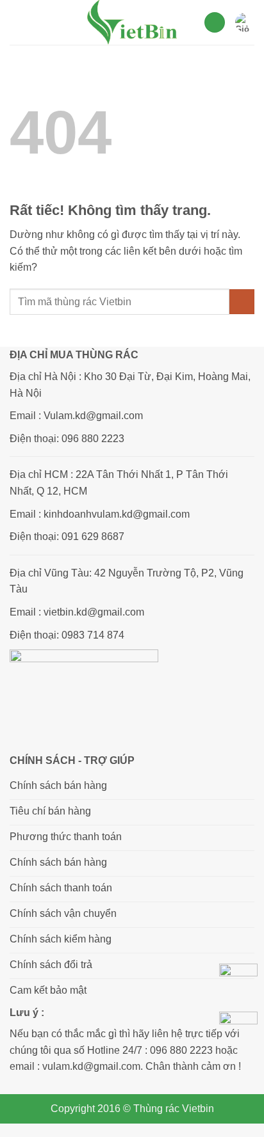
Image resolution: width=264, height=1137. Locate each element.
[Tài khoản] (214, 22)
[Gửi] (241, 301)
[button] (17, 22)
